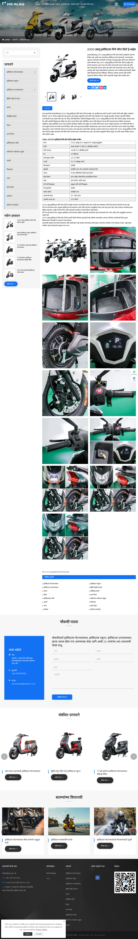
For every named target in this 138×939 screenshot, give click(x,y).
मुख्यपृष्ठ (37, 4)
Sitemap (81, 935)
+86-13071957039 (19, 674)
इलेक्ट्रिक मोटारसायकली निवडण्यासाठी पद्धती (114, 839)
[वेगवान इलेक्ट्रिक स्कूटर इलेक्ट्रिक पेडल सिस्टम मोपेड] (9, 233)
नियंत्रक (10, 169)
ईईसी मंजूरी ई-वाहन (13, 98)
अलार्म (9, 160)
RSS (87, 935)
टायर (8, 178)
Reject (27, 934)
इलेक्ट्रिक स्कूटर (25, 40)
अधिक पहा (10, 284)
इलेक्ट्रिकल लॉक (13, 143)
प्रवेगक (9, 196)
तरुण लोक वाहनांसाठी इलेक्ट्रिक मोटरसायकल (25, 271)
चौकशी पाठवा (75, 4)
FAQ (48, 878)
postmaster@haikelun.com (23, 684)
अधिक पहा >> (13, 777)
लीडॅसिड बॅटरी (11, 116)
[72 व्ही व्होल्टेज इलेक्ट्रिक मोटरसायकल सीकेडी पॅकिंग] (9, 258)
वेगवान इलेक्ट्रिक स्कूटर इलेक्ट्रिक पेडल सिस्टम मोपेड (26, 234)
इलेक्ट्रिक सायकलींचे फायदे (61, 839)
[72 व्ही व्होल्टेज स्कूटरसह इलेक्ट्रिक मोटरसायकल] (9, 245)
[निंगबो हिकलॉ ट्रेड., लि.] (13, 4)
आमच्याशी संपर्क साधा (86, 4)
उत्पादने (52, 4)
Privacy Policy (99, 935)
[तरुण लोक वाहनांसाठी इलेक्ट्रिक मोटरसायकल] (9, 270)
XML (91, 935)
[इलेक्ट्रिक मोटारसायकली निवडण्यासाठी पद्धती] (115, 821)
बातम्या (58, 4)
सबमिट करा (62, 697)
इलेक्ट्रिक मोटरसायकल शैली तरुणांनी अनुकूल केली (22, 841)
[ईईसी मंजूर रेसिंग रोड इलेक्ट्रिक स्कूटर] (69, 746)
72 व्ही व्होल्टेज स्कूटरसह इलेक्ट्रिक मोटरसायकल (27, 246)
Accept (38, 934)
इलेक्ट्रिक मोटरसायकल (15, 72)
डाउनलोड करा (65, 4)
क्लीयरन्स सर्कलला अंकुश (15, 152)
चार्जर (9, 107)
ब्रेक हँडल (10, 187)
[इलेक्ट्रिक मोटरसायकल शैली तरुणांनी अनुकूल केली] (23, 821)
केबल (8, 125)
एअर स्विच (10, 134)
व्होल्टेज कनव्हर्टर (12, 205)
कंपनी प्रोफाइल (51, 873)
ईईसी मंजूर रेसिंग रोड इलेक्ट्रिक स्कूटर (66, 771)
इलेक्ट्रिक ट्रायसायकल (15, 90)
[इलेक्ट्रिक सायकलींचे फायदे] (69, 821)
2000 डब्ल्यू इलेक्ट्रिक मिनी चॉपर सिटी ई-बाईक (26, 221)
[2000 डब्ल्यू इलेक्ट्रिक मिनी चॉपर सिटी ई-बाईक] (9, 220)
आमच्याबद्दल (45, 4)
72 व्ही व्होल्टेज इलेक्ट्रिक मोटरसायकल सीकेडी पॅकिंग (24, 259)
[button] (4, 756)
